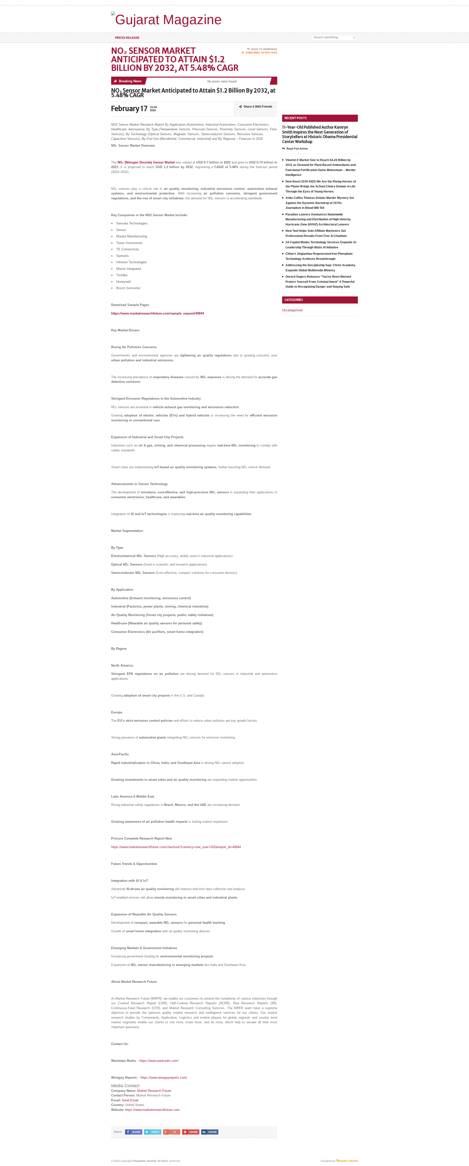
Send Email (130, 1100)
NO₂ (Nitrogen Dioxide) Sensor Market (146, 162)
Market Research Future (154, 1091)
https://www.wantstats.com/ (159, 1061)
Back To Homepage (264, 49)
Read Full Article (297, 148)
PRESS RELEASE (127, 37)
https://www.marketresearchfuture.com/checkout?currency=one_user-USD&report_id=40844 (176, 847)
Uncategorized (292, 310)
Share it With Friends (258, 106)
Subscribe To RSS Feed (261, 52)
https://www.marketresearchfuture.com (152, 1110)
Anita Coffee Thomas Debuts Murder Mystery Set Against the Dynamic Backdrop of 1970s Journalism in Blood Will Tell (320, 203)
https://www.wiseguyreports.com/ (163, 1077)
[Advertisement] (301, 17)
